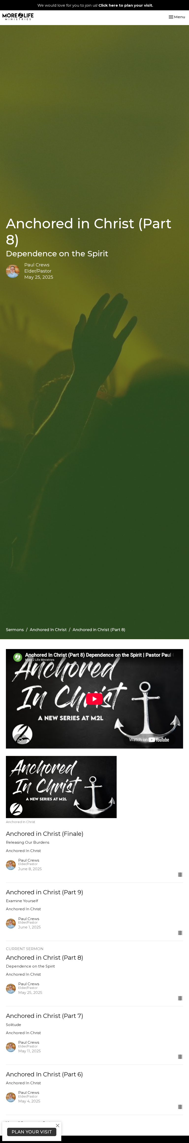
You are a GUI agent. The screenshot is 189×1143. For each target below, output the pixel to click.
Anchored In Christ (48, 629)
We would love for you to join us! (95, 5)
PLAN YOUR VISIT (32, 1132)
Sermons (15, 629)
